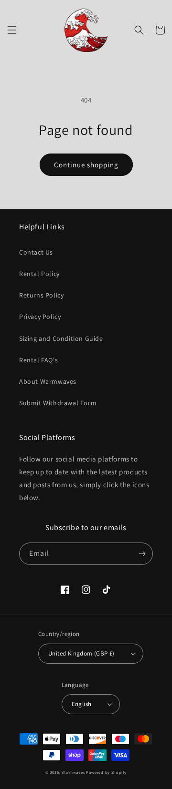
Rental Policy (39, 273)
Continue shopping (86, 164)
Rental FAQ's (38, 360)
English (82, 704)
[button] (11, 30)
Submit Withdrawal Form (58, 403)
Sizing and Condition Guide (61, 338)
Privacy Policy (40, 316)
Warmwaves (73, 772)
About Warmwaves (47, 381)
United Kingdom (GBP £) (81, 653)
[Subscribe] (141, 554)
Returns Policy (41, 295)
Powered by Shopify (106, 772)
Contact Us (36, 252)
